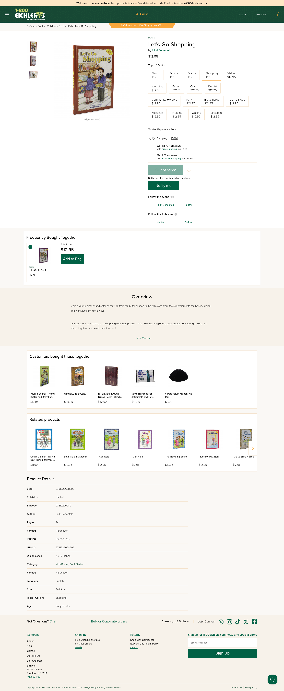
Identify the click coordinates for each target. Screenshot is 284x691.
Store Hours (33, 655)
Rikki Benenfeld (161, 50)
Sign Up (222, 653)
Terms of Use (236, 687)
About (30, 641)
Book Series (76, 564)
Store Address (34, 660)
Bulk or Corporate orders (109, 621)
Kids (71, 26)
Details (78, 647)
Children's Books (57, 26)
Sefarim (32, 26)
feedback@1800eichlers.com (191, 3)
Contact (31, 650)
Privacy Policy (251, 687)
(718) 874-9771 (34, 676)
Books (42, 26)
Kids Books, (63, 564)
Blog (29, 645)
